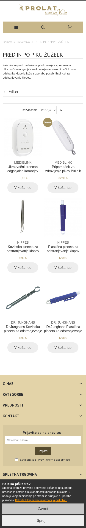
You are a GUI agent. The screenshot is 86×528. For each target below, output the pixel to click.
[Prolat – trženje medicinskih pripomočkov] (43, 10)
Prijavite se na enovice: (42, 432)
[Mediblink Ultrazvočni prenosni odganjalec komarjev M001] (23, 137)
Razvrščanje (29, 110)
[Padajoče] (60, 110)
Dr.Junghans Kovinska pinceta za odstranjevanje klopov (23, 329)
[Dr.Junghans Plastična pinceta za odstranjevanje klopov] (63, 297)
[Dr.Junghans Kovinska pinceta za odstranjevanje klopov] (23, 297)
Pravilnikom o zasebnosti (54, 459)
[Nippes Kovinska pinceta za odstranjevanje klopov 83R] (23, 217)
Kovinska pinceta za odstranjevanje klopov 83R (23, 249)
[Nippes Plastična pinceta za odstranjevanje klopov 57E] (63, 217)
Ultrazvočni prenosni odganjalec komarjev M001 (22, 169)
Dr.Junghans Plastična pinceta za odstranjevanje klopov (63, 329)
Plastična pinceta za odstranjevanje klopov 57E (63, 249)
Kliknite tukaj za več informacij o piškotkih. (41, 500)
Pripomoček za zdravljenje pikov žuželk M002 (63, 169)
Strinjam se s (28, 459)
